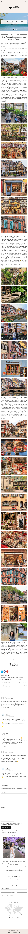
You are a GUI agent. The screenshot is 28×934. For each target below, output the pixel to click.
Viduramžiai (20, 677)
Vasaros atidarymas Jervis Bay (14, 22)
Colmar (4, 677)
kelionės (9, 677)
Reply (3, 709)
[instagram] (14, 879)
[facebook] (10, 879)
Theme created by (14, 932)
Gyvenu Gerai (14, 7)
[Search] (1, 1)
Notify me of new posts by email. (9, 832)
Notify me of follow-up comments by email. (11, 830)
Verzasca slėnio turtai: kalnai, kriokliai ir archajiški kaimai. (20, 682)
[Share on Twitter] (7, 675)
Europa (18, 34)
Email (2, 812)
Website (3, 818)
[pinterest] (18, 879)
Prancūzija (14, 677)
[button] (26, 1)
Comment (3, 792)
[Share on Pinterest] (9, 675)
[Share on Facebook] (5, 675)
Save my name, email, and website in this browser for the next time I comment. (12, 824)
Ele (5, 697)
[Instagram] (3, 925)
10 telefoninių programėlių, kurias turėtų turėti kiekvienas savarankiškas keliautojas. (7, 684)
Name (3, 807)
